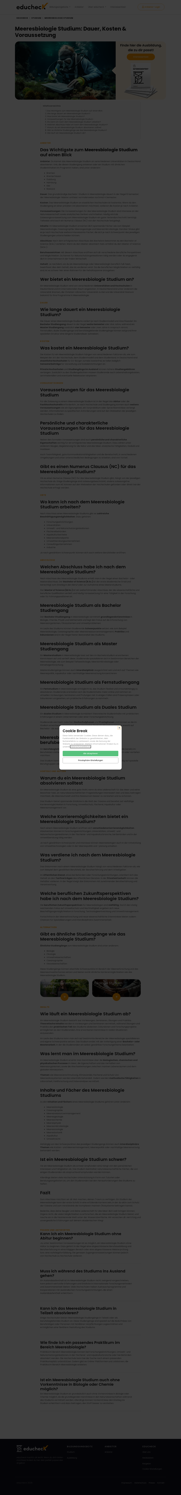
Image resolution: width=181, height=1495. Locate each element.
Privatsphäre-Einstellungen (90, 760)
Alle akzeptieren (90, 753)
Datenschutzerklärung (80, 746)
